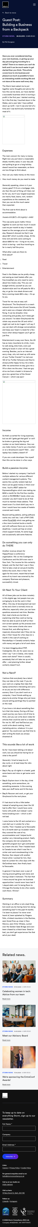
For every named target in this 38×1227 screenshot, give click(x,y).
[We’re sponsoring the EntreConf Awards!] (19, 1057)
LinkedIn (5, 1201)
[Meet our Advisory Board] (19, 1016)
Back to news (10, 13)
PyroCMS (12, 520)
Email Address (9, 1145)
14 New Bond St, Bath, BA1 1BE (13, 1193)
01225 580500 (7, 1185)
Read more (6, 999)
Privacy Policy (15, 1168)
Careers (5, 1168)
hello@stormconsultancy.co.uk (13, 1176)
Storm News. (8, 36)
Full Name (7, 1124)
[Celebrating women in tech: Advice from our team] (19, 971)
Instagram (13, 1201)
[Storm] (19, 1095)
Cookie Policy (26, 1168)
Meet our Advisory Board (15, 1035)
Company (6, 1134)
